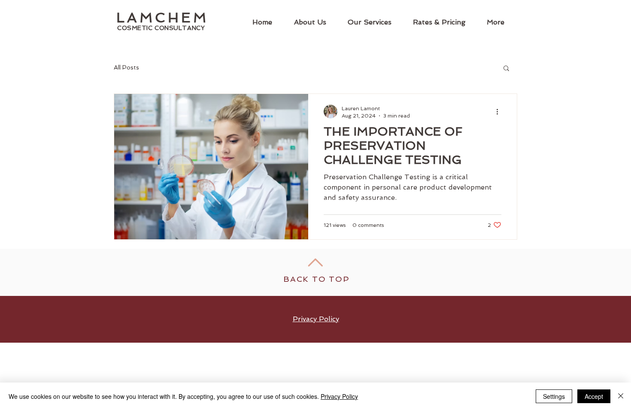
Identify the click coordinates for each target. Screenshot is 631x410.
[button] (506, 68)
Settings (554, 396)
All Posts (126, 67)
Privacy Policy (339, 396)
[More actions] (500, 111)
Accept (594, 396)
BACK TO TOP (316, 278)
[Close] (621, 396)
